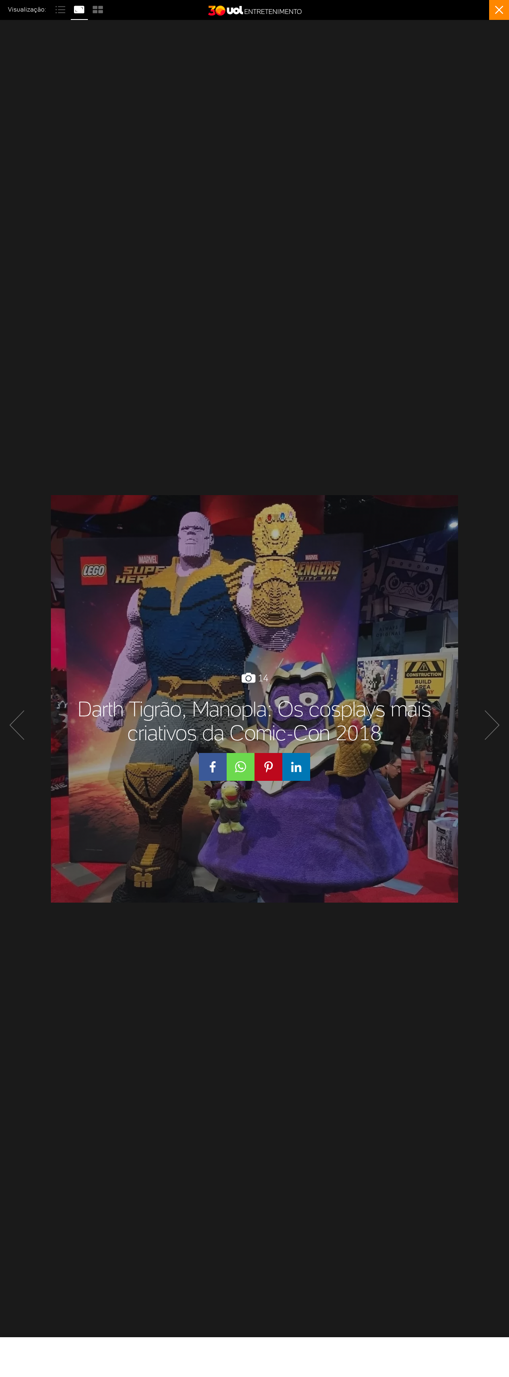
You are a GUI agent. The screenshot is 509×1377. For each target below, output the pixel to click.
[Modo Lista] (61, 8)
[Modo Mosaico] (97, 8)
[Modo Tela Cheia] (80, 8)
